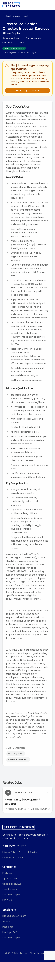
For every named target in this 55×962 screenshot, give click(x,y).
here (19, 638)
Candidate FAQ (10, 889)
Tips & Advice (9, 878)
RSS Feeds (7, 900)
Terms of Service (28, 852)
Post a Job (7, 926)
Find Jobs (7, 872)
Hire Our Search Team (14, 915)
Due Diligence (15, 753)
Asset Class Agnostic (14, 48)
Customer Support (12, 894)
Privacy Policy (9, 852)
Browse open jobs (26, 90)
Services (6, 921)
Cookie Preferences (12, 857)
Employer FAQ (9, 932)
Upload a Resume (11, 883)
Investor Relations (18, 759)
